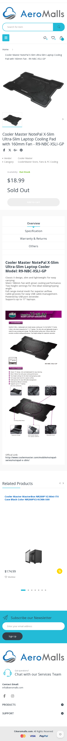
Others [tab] (33, 246)
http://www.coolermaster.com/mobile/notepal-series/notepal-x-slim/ (31, 459)
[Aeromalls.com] (33, 13)
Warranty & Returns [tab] (33, 238)
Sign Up (12, 636)
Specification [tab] (33, 231)
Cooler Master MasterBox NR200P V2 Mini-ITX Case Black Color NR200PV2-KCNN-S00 (32, 498)
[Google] (15, 150)
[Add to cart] (59, 571)
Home (5, 49)
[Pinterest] (21, 150)
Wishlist (11, 577)
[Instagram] (12, 696)
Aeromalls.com (24, 731)
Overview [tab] (33, 223)
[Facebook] (4, 150)
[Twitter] (10, 150)
